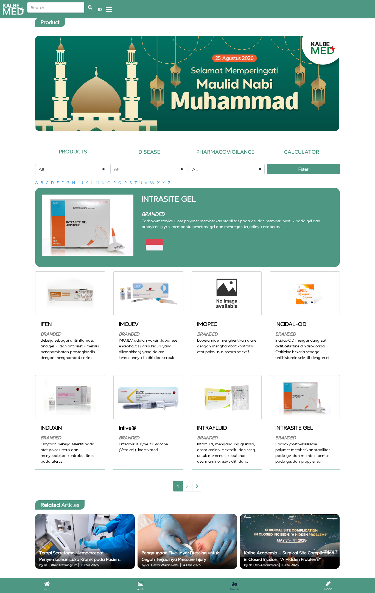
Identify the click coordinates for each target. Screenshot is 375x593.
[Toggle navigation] (109, 9)
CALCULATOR (301, 152)
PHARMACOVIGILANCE (225, 152)
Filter (303, 169)
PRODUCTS (73, 151)
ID (100, 9)
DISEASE (149, 152)
